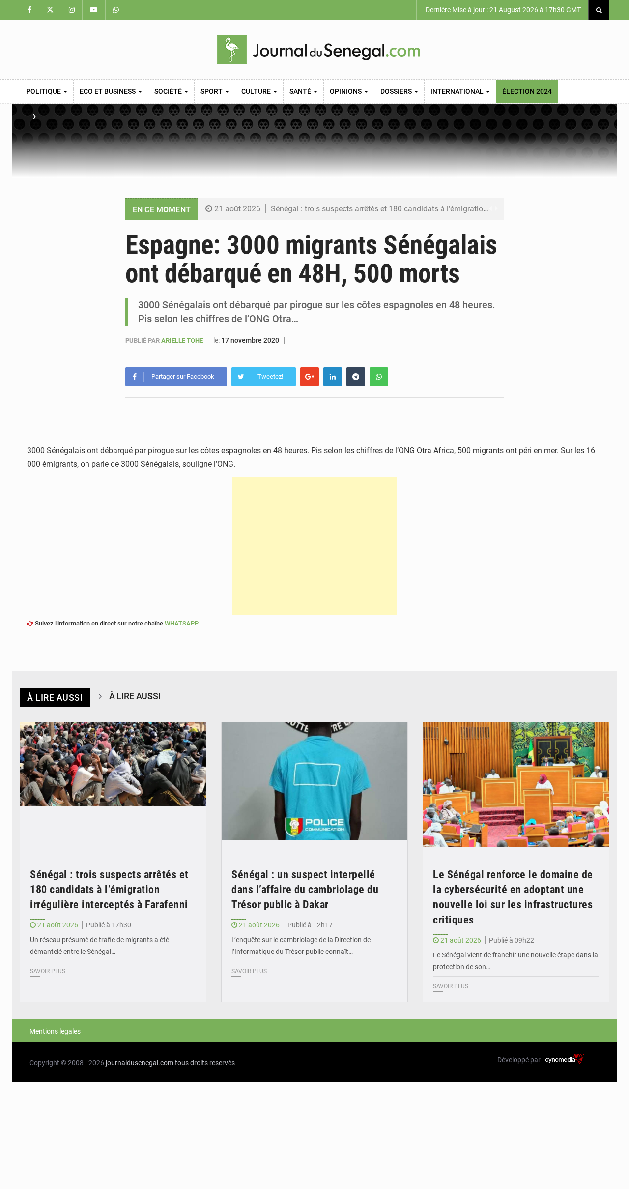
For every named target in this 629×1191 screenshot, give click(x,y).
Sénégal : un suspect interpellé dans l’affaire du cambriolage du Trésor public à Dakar (304, 889)
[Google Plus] (309, 376)
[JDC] (318, 49)
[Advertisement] (314, 546)
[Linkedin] (332, 376)
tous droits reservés (205, 1063)
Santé (301, 91)
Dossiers (396, 91)
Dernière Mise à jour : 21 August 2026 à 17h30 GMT (502, 10)
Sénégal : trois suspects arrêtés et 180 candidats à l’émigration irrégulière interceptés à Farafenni (438, 208)
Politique (44, 91)
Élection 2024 (527, 91)
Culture (256, 91)
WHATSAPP (182, 623)
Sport (212, 91)
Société (168, 91)
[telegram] (355, 376)
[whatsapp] (379, 376)
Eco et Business (108, 91)
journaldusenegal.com (139, 1063)
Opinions (346, 91)
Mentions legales (55, 1031)
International (457, 91)
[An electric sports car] (113, 784)
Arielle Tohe (182, 340)
